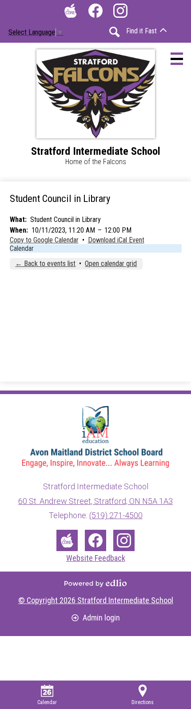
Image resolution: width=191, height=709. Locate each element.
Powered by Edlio (95, 583)
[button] (146, 31)
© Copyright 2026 (95, 600)
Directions (142, 702)
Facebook (95, 10)
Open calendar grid (111, 263)
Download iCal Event (116, 240)
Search (114, 32)
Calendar (22, 248)
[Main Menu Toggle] (177, 58)
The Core (70, 10)
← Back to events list (45, 263)
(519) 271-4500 (116, 515)
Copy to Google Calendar (44, 240)
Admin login (101, 617)
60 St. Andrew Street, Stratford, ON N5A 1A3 (95, 501)
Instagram (120, 10)
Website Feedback (95, 558)
